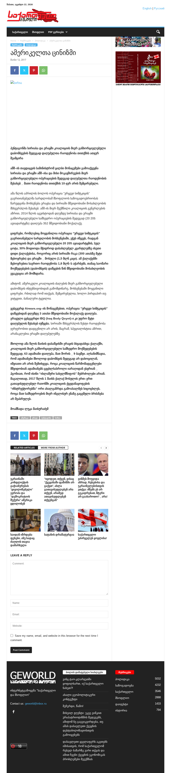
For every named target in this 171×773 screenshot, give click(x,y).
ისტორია (121, 710)
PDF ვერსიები (56, 32)
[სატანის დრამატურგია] (59, 520)
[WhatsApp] (43, 70)
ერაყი (35, 417)
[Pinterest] (34, 70)
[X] (24, 70)
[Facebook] (14, 70)
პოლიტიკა (40, 40)
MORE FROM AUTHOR (53, 447)
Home (13, 40)
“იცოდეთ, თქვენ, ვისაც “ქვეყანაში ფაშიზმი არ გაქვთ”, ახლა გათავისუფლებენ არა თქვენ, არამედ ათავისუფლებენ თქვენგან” (59, 489)
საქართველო (20, 32)
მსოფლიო (38, 32)
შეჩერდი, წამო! (73, 706)
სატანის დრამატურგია (59, 534)
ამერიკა (25, 417)
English (147, 8)
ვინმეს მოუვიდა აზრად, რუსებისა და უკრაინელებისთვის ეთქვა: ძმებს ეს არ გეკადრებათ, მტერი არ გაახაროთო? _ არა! (93, 487)
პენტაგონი (46, 417)
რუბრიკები (25, 40)
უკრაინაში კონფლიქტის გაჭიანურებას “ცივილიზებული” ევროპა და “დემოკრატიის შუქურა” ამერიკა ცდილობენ (21, 491)
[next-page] (106, 448)
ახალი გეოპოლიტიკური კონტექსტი (79, 697)
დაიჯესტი (121, 704)
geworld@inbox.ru (36, 703)
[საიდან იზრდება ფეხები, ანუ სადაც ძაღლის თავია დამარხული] (25, 520)
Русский (159, 8)
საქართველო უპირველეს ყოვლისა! (92, 536)
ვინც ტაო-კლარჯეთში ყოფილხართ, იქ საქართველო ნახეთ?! (83, 684)
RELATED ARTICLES (24, 447)
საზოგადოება (124, 685)
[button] (158, 32)
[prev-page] (101, 448)
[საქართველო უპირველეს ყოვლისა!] (93, 520)
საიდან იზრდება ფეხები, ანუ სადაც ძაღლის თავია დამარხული (22, 540)
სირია (57, 417)
